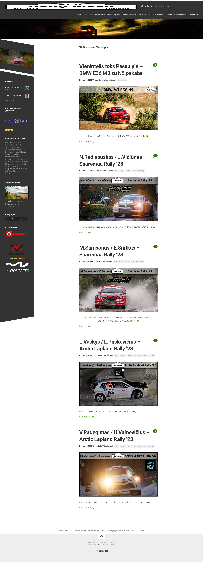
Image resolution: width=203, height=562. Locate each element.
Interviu (130, 355)
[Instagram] (148, 6)
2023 (116, 171)
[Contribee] (145, 6)
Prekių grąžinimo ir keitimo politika (121, 531)
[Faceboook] (142, 6)
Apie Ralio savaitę (181, 15)
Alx (113, 544)
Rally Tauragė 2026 (97, 15)
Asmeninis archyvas (156, 15)
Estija (122, 171)
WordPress (100, 544)
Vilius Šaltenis (109, 80)
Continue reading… (87, 141)
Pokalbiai (142, 15)
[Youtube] (151, 6)
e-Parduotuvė (81, 15)
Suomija (151, 355)
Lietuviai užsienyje (129, 15)
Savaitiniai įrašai (113, 15)
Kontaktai (194, 15)
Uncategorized (121, 80)
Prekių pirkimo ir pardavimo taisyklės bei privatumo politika (81, 531)
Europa (128, 171)
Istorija (169, 15)
